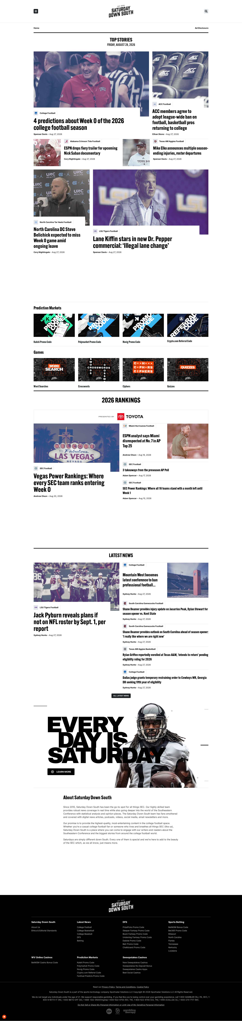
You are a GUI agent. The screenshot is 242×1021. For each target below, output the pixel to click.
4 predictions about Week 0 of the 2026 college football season (79, 124)
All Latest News (121, 696)
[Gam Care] (118, 1011)
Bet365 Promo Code (177, 930)
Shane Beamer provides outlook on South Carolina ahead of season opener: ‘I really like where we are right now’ (165, 634)
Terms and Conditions (126, 987)
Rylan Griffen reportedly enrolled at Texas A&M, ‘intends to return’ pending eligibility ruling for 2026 (165, 657)
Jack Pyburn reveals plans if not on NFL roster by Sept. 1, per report (70, 622)
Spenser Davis (40, 134)
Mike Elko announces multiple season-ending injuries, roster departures (180, 151)
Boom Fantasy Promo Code (135, 934)
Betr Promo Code (130, 944)
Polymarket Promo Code (89, 342)
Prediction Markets (87, 957)
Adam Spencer (130, 475)
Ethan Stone (158, 134)
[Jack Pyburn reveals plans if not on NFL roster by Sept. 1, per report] (76, 587)
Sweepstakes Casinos (135, 957)
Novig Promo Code (131, 342)
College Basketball (85, 930)
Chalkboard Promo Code (134, 947)
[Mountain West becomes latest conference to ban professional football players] (187, 580)
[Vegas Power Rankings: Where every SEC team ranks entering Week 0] (76, 448)
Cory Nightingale (72, 159)
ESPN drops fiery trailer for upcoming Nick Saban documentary (90, 151)
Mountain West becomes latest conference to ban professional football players (140, 579)
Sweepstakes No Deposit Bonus (137, 966)
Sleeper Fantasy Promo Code (136, 930)
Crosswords (84, 386)
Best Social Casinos (131, 972)
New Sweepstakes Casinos (135, 962)
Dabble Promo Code (132, 940)
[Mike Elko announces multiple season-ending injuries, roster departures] (136, 152)
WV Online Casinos (41, 957)
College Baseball (84, 934)
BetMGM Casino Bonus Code (44, 962)
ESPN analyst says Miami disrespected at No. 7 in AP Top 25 (141, 440)
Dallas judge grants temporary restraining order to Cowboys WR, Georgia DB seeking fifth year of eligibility (165, 679)
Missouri (172, 934)
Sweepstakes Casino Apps (135, 969)
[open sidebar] (36, 11)
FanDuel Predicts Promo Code (90, 976)
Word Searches (41, 386)
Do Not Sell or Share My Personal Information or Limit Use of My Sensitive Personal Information (121, 1005)
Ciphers (126, 386)
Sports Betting (176, 922)
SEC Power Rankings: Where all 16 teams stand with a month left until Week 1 (162, 490)
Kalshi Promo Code (43, 342)
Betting (80, 940)
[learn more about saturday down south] (121, 745)
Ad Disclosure (201, 28)
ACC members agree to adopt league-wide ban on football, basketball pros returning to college (174, 119)
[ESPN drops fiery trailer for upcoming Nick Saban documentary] (47, 152)
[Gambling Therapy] (129, 1011)
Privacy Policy (108, 987)
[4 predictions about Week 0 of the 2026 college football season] (91, 83)
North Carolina (175, 937)
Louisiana (172, 951)
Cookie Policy (143, 987)
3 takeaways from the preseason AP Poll (146, 470)
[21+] (109, 1011)
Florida (171, 940)
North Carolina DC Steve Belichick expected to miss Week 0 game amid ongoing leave (57, 237)
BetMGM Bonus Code (178, 927)
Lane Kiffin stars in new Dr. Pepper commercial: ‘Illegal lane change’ (132, 242)
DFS (79, 937)
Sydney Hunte (40, 635)
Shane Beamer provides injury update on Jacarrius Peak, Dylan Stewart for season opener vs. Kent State (165, 611)
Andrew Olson (40, 496)
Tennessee (173, 944)
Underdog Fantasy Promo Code (137, 937)
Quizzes (171, 386)
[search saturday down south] (206, 11)
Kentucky (172, 947)
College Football (84, 927)
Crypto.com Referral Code (179, 341)
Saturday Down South (43, 922)
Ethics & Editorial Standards (44, 930)
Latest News (84, 922)
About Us (35, 927)
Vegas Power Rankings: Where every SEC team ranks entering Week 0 (69, 483)
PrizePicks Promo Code (133, 927)
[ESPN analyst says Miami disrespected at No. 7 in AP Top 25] (187, 441)
